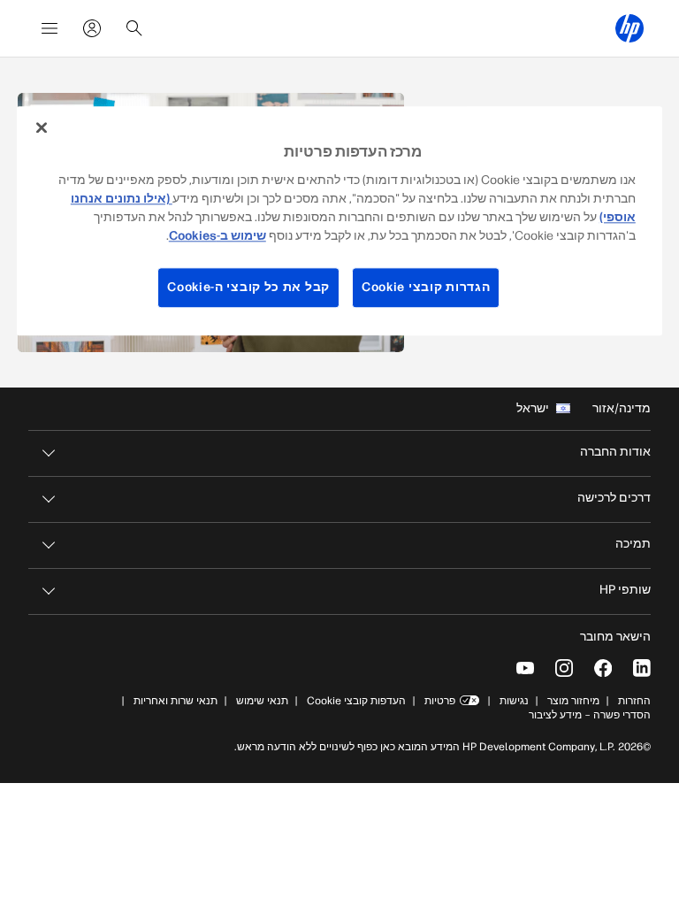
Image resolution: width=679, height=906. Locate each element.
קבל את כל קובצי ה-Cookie (248, 287)
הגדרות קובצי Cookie (426, 287)
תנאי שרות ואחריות (174, 701)
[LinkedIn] (642, 668)
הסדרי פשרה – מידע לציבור (590, 715)
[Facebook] (603, 668)
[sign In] (92, 28)
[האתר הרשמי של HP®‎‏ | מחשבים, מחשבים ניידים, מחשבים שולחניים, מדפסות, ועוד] (629, 28)
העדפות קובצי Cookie (356, 701)
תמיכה (633, 543)
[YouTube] (525, 668)
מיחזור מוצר (573, 701)
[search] (134, 28)
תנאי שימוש (262, 701)
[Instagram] (564, 668)
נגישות (514, 701)
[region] (339, 220)
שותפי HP (625, 589)
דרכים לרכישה (614, 497)
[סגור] (41, 127)
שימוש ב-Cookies (217, 235)
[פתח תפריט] (49, 28)
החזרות (634, 701)
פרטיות (439, 701)
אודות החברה (615, 451)
